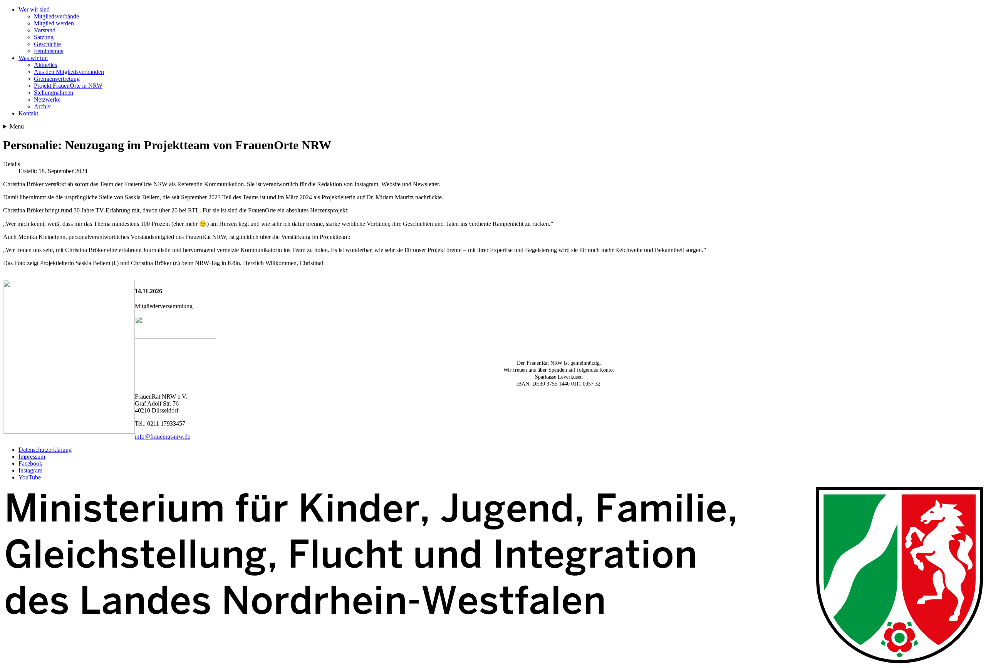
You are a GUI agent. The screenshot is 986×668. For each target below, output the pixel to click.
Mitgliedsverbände (56, 16)
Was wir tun (33, 58)
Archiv (42, 106)
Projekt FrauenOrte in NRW (68, 85)
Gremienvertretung (57, 78)
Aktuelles (45, 65)
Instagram (30, 470)
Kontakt (28, 113)
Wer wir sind (34, 9)
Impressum (31, 456)
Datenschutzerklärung (45, 449)
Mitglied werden (54, 23)
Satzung (44, 37)
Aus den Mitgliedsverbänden (69, 71)
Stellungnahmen (53, 92)
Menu (17, 126)
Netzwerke (47, 99)
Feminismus (48, 51)
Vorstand (44, 30)
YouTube (29, 477)
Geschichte (47, 44)
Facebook (30, 463)
